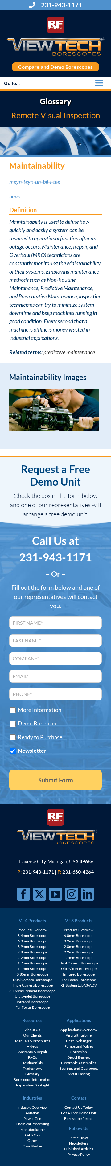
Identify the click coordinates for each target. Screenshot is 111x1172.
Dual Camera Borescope (32, 979)
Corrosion (78, 1052)
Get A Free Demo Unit (78, 1113)
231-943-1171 (61, 5)
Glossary (32, 1074)
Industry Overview (32, 1107)
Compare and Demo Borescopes (55, 67)
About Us (32, 1029)
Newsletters (78, 1143)
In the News (78, 1137)
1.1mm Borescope (32, 968)
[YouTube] (55, 894)
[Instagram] (71, 894)
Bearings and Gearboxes (78, 1068)
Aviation (32, 1113)
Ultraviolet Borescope (32, 996)
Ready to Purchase (40, 737)
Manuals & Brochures (32, 1040)
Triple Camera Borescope (32, 985)
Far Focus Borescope (32, 1007)
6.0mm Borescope (32, 941)
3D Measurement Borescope (32, 990)
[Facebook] (23, 894)
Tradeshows (32, 1068)
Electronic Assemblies (78, 1063)
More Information (39, 710)
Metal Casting (79, 1074)
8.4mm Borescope (32, 935)
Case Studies (33, 1146)
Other (32, 1140)
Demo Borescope (38, 723)
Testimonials (33, 1063)
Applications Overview (78, 1029)
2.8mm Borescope (32, 952)
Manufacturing (32, 1129)
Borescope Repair (78, 1118)
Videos (32, 1046)
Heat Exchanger (79, 1040)
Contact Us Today (78, 1107)
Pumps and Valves (78, 1046)
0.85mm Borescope (32, 974)
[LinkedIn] (87, 894)
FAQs (32, 1057)
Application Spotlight (32, 1085)
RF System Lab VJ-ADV (78, 985)
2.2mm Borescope (32, 957)
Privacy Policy (79, 1154)
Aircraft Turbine (79, 1035)
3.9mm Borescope (32, 946)
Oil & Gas (32, 1135)
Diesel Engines (78, 1057)
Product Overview (32, 930)
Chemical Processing (32, 1124)
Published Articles (78, 1149)
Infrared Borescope (32, 1001)
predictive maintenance (69, 352)
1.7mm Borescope (32, 963)
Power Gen (32, 1118)
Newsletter (32, 750)
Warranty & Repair (32, 1052)
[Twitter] (39, 894)
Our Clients (32, 1035)
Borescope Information (32, 1079)
